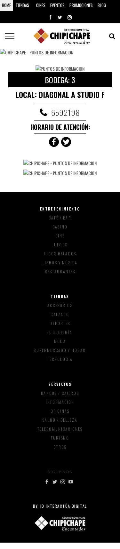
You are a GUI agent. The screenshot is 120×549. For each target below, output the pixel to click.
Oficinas (60, 411)
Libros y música (60, 262)
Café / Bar (60, 217)
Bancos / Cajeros (60, 393)
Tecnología (60, 359)
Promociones (81, 5)
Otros (60, 447)
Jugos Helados (60, 253)
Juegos (60, 244)
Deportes (60, 323)
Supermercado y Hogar (60, 350)
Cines (40, 5)
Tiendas (60, 296)
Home (6, 5)
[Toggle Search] (112, 36)
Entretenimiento (60, 208)
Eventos (57, 5)
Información (60, 402)
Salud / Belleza (60, 420)
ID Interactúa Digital (63, 506)
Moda (60, 341)
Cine (60, 235)
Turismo (60, 438)
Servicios (60, 384)
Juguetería (60, 332)
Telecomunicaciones (60, 429)
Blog (102, 5)
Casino (60, 226)
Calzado (60, 314)
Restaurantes (60, 271)
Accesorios (60, 305)
